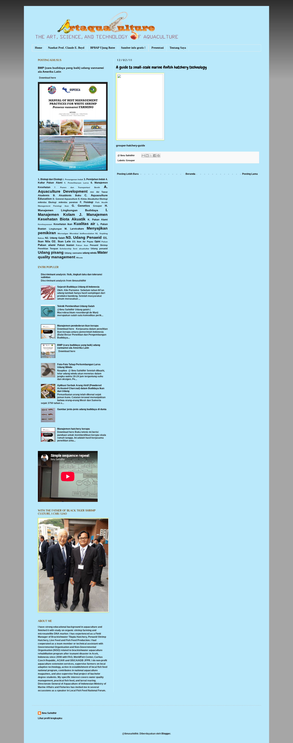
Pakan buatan (65, 245)
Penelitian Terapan (48, 248)
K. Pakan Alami (98, 219)
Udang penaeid (99, 248)
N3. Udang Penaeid (84, 237)
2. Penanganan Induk (73, 179)
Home (38, 47)
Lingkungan (55, 229)
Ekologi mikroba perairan (63, 202)
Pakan (104, 242)
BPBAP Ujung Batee (102, 47)
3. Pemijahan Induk (94, 179)
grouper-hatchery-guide (130, 145)
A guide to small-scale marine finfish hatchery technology (161, 67)
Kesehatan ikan (63, 224)
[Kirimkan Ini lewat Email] (143, 156)
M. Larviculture (74, 228)
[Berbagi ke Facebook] (155, 156)
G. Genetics (81, 205)
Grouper (130, 160)
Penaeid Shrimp (99, 245)
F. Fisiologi (86, 202)
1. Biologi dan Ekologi (50, 179)
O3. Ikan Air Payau (82, 241)
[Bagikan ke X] (151, 156)
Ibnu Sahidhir (49, 713)
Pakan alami (46, 245)
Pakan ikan (82, 245)
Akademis (43, 195)
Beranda (190, 174)
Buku (78, 195)
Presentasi (157, 47)
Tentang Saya (178, 47)
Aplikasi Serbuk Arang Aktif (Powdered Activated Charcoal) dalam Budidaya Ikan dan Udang (80, 388)
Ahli (92, 192)
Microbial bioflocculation (82, 233)
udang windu (90, 253)
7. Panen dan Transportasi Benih (77, 187)
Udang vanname (73, 253)
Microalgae (63, 233)
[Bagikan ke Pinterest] (158, 156)
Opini (97, 241)
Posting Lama (250, 174)
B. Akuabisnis (62, 195)
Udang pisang (51, 252)
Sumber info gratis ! (133, 47)
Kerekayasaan (45, 224)
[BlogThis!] (147, 156)
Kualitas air (84, 224)
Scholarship (65, 249)
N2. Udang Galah (55, 238)
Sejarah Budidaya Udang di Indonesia (78, 286)
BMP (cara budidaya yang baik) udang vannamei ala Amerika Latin (78, 346)
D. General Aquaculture (65, 199)
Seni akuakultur (81, 249)
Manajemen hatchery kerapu (73, 428)
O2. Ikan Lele (61, 241)
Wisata (79, 258)
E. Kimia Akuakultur (88, 199)
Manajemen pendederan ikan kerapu (77, 325)
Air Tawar (102, 192)
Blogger (165, 733)
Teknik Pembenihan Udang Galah (75, 306)
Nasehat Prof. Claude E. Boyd (66, 47)
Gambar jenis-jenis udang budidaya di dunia (81, 409)
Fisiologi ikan (61, 206)
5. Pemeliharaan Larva (76, 183)
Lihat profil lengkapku (50, 718)
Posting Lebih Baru (128, 174)
